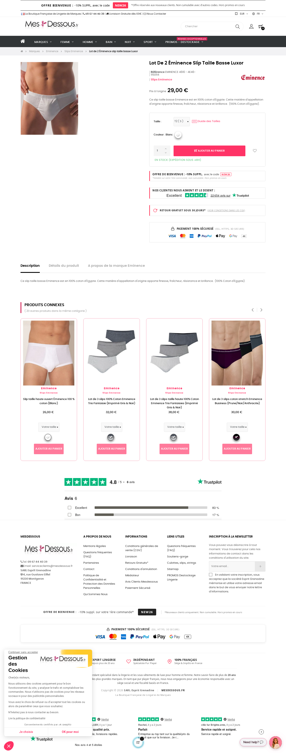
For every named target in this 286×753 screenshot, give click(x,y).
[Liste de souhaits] (255, 151)
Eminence (49, 388)
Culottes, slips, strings (181, 563)
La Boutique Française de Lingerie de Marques (52, 14)
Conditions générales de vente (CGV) (141, 548)
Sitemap (173, 569)
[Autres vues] (74, 324)
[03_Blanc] (178, 135)
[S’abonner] (260, 566)
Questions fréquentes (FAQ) (97, 554)
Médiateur (132, 575)
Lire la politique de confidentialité (26, 718)
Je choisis (26, 732)
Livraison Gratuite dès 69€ (125, 14)
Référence (158, 72)
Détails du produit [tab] (64, 265)
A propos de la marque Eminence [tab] (116, 265)
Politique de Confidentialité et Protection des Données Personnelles (99, 581)
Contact (88, 569)
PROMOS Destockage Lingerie (181, 577)
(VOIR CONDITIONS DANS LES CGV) (226, 210)
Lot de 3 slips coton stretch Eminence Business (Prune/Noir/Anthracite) (237, 401)
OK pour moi (70, 732)
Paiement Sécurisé (137, 588)
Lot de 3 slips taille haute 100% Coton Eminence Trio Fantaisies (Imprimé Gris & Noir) (174, 403)
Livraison (131, 556)
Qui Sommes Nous (95, 594)
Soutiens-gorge (177, 556)
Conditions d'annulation (141, 569)
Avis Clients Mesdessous (141, 581)
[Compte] (251, 26)
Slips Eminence (161, 79)
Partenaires (91, 563)
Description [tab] (30, 265)
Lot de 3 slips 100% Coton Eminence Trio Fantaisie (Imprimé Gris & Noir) (111, 401)
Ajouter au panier (211, 151)
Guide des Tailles (206, 121)
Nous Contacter (156, 14)
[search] (237, 26)
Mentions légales (94, 546)
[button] (9, 746)
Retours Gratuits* (136, 563)
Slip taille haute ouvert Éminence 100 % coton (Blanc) (49, 401)
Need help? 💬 (253, 742)
